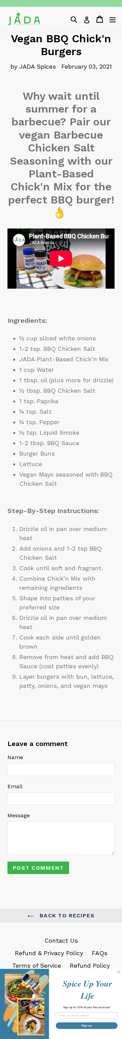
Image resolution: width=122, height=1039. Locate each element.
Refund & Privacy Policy (49, 953)
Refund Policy (90, 965)
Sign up (86, 1025)
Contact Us (61, 940)
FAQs (99, 953)
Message (18, 815)
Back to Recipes (66, 915)
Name (15, 757)
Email (14, 786)
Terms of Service (36, 965)
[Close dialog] (119, 971)
